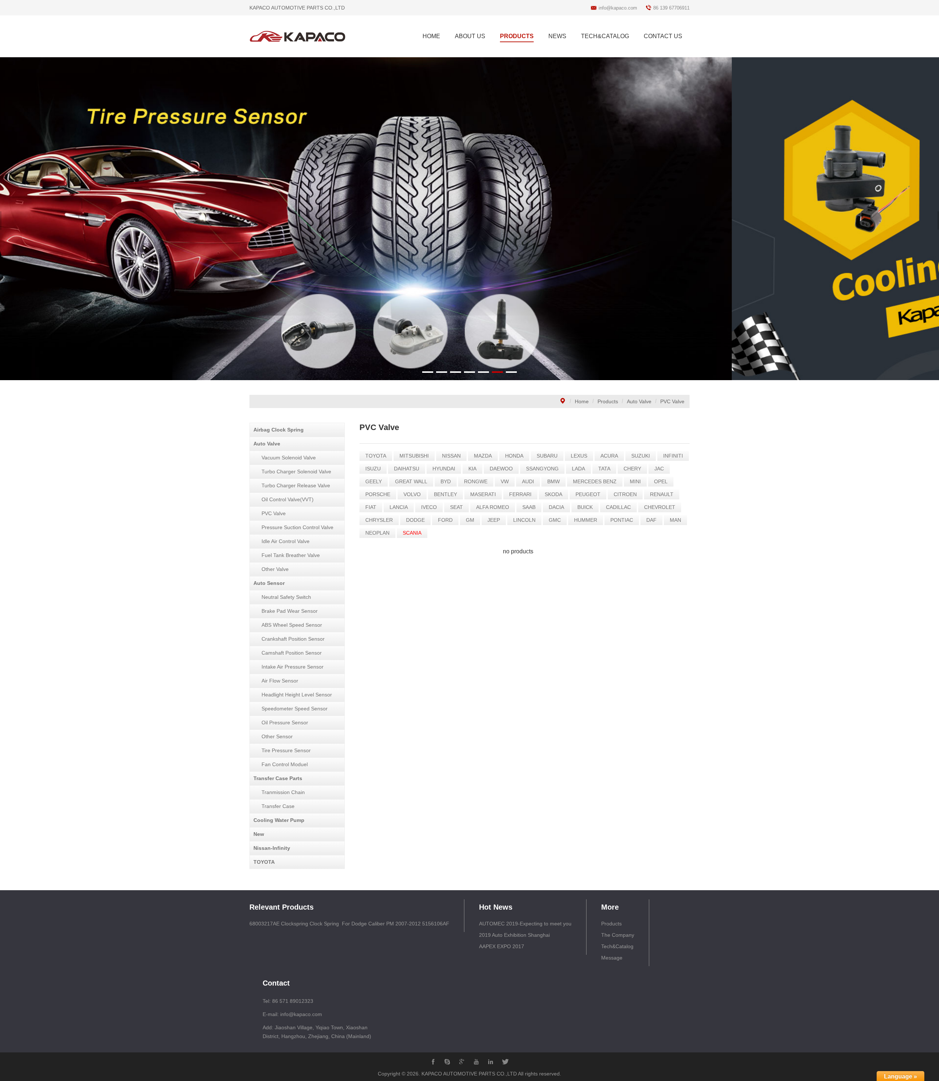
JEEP (493, 520)
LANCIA (399, 507)
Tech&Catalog (617, 946)
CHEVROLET (659, 507)
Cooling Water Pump (278, 820)
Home (582, 401)
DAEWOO (501, 469)
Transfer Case (278, 806)
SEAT (456, 507)
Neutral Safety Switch (286, 597)
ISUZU (373, 469)
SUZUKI (640, 456)
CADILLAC (618, 507)
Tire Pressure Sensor (286, 750)
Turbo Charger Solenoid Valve (296, 471)
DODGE (415, 520)
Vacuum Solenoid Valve (289, 458)
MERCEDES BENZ (595, 481)
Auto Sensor (269, 583)
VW (505, 481)
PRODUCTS (517, 36)
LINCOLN (524, 520)
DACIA (556, 507)
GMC (555, 520)
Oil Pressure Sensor (285, 722)
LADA (578, 469)
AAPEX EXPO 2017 (501, 946)
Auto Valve (639, 401)
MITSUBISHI (414, 456)
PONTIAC (621, 520)
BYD (446, 481)
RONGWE (475, 481)
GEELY (373, 481)
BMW (553, 481)
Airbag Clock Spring (278, 430)
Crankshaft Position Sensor (293, 639)
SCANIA (412, 533)
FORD (445, 520)
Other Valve (275, 569)
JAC (659, 469)
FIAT (370, 507)
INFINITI (673, 456)
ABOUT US (470, 36)
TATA (604, 469)
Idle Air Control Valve (286, 541)
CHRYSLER (379, 520)
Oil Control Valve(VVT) (288, 499)
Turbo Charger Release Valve (296, 485)
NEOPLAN (377, 533)
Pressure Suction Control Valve (297, 527)
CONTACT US (663, 36)
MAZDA (483, 456)
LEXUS (579, 456)
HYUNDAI (443, 469)
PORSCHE (377, 494)
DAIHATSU (406, 469)
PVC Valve (672, 401)
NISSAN (451, 456)
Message (611, 958)
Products (608, 401)
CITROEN (625, 494)
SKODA (553, 494)
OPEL (661, 481)
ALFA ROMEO (492, 507)
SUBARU (547, 456)
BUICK (585, 507)
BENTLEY (445, 494)
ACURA (609, 456)
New (258, 834)
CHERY (632, 469)
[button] (427, 372)
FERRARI (520, 494)
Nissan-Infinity (271, 848)
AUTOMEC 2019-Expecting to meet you (525, 924)
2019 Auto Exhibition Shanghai (514, 935)
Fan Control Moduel (285, 764)
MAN (675, 520)
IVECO (429, 507)
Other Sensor (277, 736)
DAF (651, 520)
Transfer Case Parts (277, 778)
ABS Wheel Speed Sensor (292, 625)
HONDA (514, 456)
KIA (472, 469)
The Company (617, 935)
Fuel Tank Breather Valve (291, 555)
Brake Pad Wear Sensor (290, 611)
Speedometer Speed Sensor (295, 708)
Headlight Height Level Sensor (297, 695)
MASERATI (483, 494)
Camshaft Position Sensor (292, 653)
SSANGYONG (542, 469)
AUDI (528, 481)
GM (470, 520)
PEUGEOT (588, 494)
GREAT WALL (411, 481)
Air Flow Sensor (280, 681)
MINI (635, 481)
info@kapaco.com (618, 8)
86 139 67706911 (671, 8)
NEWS (557, 36)
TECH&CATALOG (605, 36)
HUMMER (585, 520)
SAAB (529, 507)
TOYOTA (264, 862)
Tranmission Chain (283, 792)
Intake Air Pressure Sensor (293, 667)
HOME (431, 36)
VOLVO (412, 494)
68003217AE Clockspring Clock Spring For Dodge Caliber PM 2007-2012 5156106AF (349, 924)
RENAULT (661, 494)
